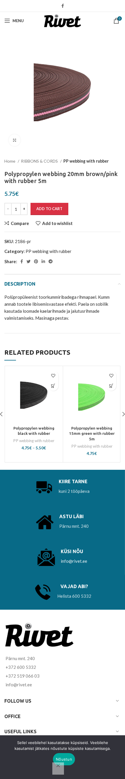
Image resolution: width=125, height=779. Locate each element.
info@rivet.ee (74, 561)
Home (10, 161)
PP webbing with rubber (86, 161)
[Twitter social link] (28, 261)
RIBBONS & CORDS (40, 161)
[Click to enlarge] (14, 140)
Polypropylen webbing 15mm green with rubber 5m (92, 434)
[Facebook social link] (63, 6)
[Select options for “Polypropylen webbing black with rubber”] (53, 386)
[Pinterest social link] (36, 261)
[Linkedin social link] (43, 261)
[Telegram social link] (50, 261)
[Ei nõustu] (58, 768)
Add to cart (49, 208)
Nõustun (64, 759)
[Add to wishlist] (53, 375)
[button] (111, 386)
